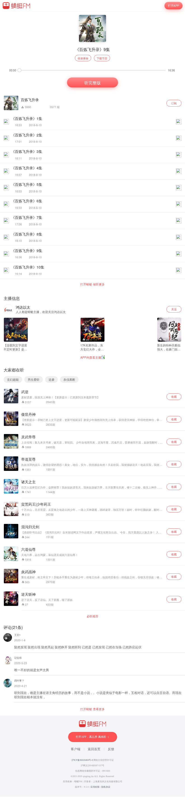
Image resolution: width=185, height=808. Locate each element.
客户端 (75, 749)
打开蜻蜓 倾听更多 (92, 284)
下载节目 (102, 58)
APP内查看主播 (90, 357)
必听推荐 (92, 616)
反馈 (111, 749)
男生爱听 (33, 379)
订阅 (174, 103)
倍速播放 (83, 58)
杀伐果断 (69, 379)
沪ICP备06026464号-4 (82, 760)
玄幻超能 (13, 379)
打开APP (173, 6)
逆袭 (51, 379)
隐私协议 (105, 787)
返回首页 (94, 749)
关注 (174, 309)
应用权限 (94, 787)
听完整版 (92, 82)
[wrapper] (92, 404)
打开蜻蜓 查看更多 (92, 709)
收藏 (174, 396)
